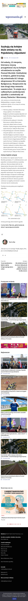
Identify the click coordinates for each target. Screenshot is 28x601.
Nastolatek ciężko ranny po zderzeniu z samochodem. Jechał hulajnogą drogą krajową (13, 455)
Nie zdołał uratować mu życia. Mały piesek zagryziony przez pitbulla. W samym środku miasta (21, 266)
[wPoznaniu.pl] (14, 17)
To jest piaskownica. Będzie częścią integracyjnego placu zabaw (7, 265)
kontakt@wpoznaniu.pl (11, 251)
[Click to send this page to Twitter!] (5, 255)
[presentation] (2, 507)
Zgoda (14, 598)
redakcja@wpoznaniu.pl (6, 569)
